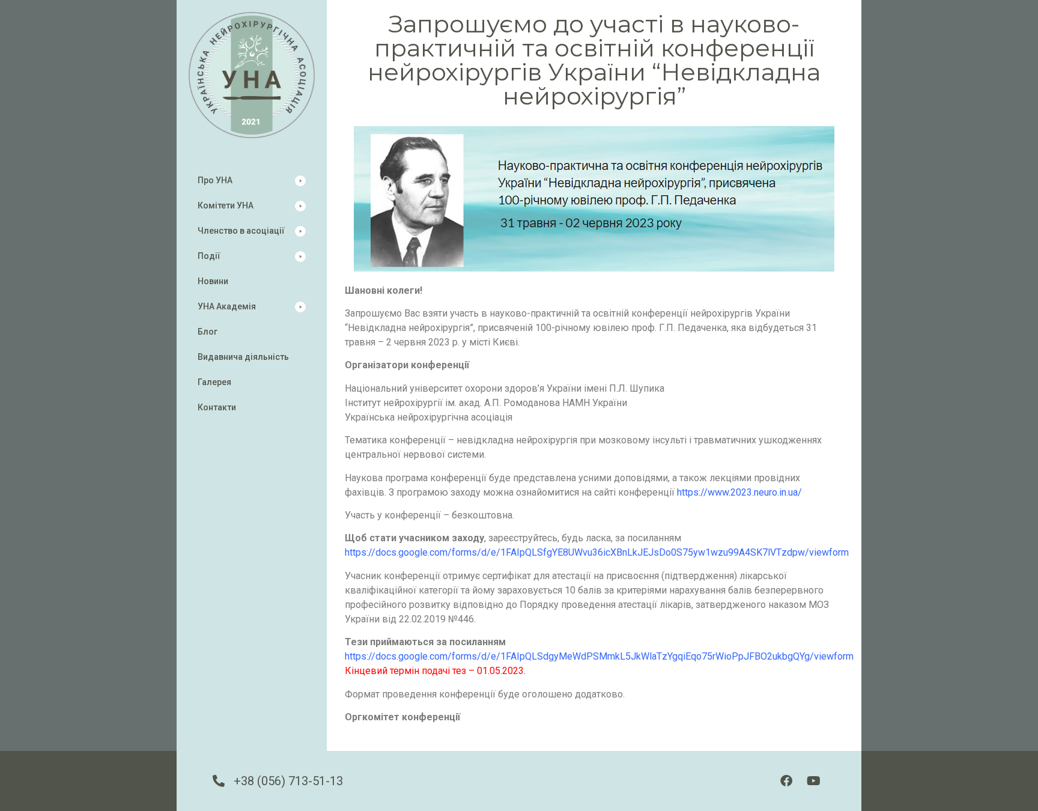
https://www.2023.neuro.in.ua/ (739, 492)
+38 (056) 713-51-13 (288, 781)
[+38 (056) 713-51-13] (219, 781)
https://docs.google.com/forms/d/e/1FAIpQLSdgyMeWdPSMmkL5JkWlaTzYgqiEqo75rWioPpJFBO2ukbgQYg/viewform (599, 656)
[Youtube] (813, 781)
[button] (252, 180)
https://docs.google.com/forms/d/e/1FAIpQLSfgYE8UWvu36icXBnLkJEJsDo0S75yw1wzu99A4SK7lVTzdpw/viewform (597, 552)
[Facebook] (786, 781)
